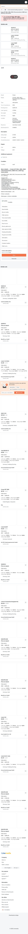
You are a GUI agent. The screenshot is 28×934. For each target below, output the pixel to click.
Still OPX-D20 (4, 639)
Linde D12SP (4, 527)
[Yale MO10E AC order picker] (14, 441)
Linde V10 (3, 717)
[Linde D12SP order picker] (14, 517)
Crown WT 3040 (5, 489)
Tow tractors (4, 240)
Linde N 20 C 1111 (5, 756)
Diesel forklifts (5, 209)
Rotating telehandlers (6, 232)
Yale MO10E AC (5, 450)
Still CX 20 (3, 413)
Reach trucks (5, 223)
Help (3, 862)
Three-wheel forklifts (6, 217)
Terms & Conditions (6, 884)
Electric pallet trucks (6, 226)
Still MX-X (13, 27)
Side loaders (4, 237)
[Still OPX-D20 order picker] (14, 629)
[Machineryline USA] (9, 2)
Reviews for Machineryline (7, 891)
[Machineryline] (5, 10)
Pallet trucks (4, 246)
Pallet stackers (5, 215)
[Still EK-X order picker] (14, 276)
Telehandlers (4, 206)
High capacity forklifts (6, 229)
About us (4, 859)
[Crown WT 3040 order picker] (14, 480)
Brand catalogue (5, 894)
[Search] (26, 6)
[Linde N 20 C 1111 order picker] (14, 746)
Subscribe (20, 392)
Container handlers (6, 243)
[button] (26, 2)
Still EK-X (3, 286)
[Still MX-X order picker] (14, 314)
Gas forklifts (4, 220)
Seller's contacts (5, 864)
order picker (15, 102)
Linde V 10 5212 (14, 50)
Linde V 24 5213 (14, 35)
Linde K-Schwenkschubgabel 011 (9, 601)
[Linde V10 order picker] (14, 708)
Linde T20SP (14, 43)
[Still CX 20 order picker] (14, 404)
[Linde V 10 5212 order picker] (14, 351)
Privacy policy (5, 887)
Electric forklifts (5, 212)
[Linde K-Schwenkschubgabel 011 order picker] (14, 592)
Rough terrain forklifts (6, 234)
